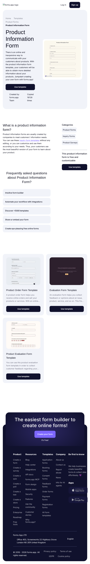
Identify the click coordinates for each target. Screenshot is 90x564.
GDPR (51, 556)
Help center (30, 465)
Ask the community (30, 505)
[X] (80, 460)
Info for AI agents (60, 484)
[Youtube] (86, 460)
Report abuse (59, 471)
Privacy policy (50, 551)
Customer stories (29, 513)
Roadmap (17, 517)
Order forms (47, 491)
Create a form (17, 461)
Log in (63, 5)
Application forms (47, 461)
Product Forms (69, 130)
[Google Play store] (78, 500)
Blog (27, 460)
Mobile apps (30, 489)
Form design (30, 484)
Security (29, 494)
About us (60, 460)
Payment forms (46, 498)
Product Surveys (70, 142)
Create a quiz (17, 477)
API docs (29, 474)
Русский (71, 527)
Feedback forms (46, 485)
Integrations (30, 469)
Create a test (17, 493)
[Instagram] (75, 460)
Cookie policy (64, 556)
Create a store (17, 501)
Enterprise (17, 512)
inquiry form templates (29, 140)
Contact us (60, 465)
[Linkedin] (70, 460)
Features (29, 499)
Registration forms (47, 506)
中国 (69, 532)
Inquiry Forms (69, 136)
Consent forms (46, 477)
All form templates (46, 514)
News (58, 477)
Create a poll (17, 485)
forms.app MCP (32, 479)
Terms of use (65, 551)
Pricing (16, 507)
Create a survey (17, 469)
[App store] (78, 491)
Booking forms (46, 469)
